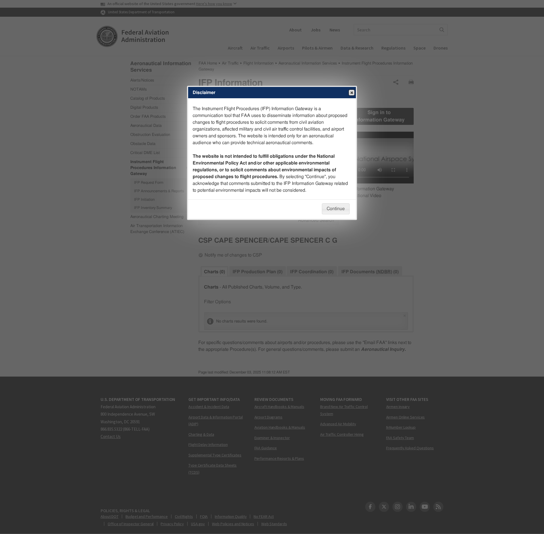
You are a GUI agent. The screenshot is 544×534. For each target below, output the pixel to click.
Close (351, 92)
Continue (336, 208)
